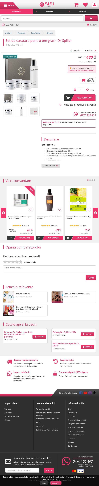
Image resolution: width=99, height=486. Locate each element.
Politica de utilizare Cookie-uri (47, 419)
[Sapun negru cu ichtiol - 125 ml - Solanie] (49, 215)
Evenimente (72, 412)
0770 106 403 (83, 461)
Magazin (71, 442)
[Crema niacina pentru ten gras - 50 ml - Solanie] (20, 215)
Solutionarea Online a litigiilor (47, 430)
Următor (89, 50)
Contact (93, 24)
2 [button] (90, 180)
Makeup (49, 11)
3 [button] (92, 180)
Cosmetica (16, 11)
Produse (8, 33)
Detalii (44, 483)
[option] (21, 213)
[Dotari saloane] (47, 4)
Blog (69, 409)
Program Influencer (75, 427)
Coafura (82, 11)
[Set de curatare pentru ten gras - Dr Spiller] (8, 98)
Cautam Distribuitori (76, 435)
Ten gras (50, 33)
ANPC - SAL (40, 426)
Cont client (72, 416)
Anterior (77, 50)
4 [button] (94, 180)
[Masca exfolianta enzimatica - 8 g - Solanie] (78, 215)
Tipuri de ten (35, 33)
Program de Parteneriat (77, 420)
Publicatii (71, 438)
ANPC (38, 422)
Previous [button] (3, 213)
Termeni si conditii (43, 409)
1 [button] (88, 180)
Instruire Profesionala (76, 431)
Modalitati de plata (12, 416)
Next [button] (95, 213)
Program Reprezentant (76, 423)
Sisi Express (72, 446)
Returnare (8, 412)
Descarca (40, 336)
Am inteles (55, 483)
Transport (8, 409)
